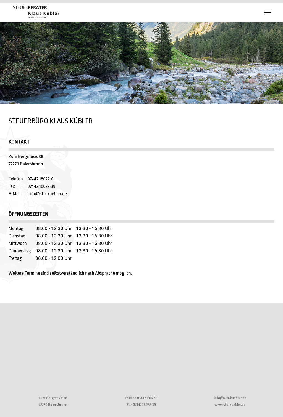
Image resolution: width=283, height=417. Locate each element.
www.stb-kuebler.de (230, 405)
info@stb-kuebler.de (47, 193)
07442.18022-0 (40, 178)
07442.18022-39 (41, 186)
